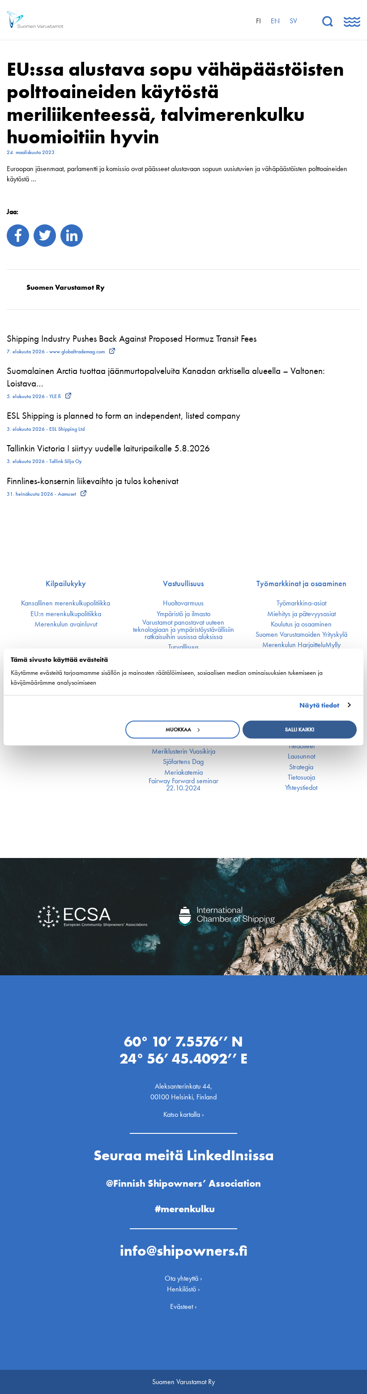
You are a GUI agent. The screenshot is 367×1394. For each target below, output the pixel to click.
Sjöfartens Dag (183, 761)
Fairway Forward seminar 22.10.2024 (183, 784)
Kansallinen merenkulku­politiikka (65, 603)
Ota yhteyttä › (183, 1278)
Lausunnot (301, 756)
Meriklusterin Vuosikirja (183, 751)
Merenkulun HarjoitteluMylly (301, 644)
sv (293, 21)
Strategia (301, 767)
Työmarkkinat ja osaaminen (301, 583)
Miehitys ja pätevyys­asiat (301, 614)
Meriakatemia (183, 772)
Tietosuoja (301, 777)
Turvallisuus (183, 647)
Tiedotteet (301, 746)
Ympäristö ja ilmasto (183, 614)
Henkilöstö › (183, 1289)
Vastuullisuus (183, 583)
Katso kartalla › (183, 1114)
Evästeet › (183, 1306)
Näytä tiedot (319, 705)
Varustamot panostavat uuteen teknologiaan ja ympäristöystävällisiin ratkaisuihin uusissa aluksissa (183, 629)
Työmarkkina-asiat (301, 603)
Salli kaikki (299, 729)
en (275, 21)
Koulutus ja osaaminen (301, 624)
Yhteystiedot (301, 787)
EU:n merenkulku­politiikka (65, 614)
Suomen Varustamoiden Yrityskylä (301, 634)
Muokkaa (178, 729)
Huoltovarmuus (183, 603)
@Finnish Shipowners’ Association (183, 1183)
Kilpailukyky (66, 583)
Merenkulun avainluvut (65, 624)
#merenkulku (185, 1208)
